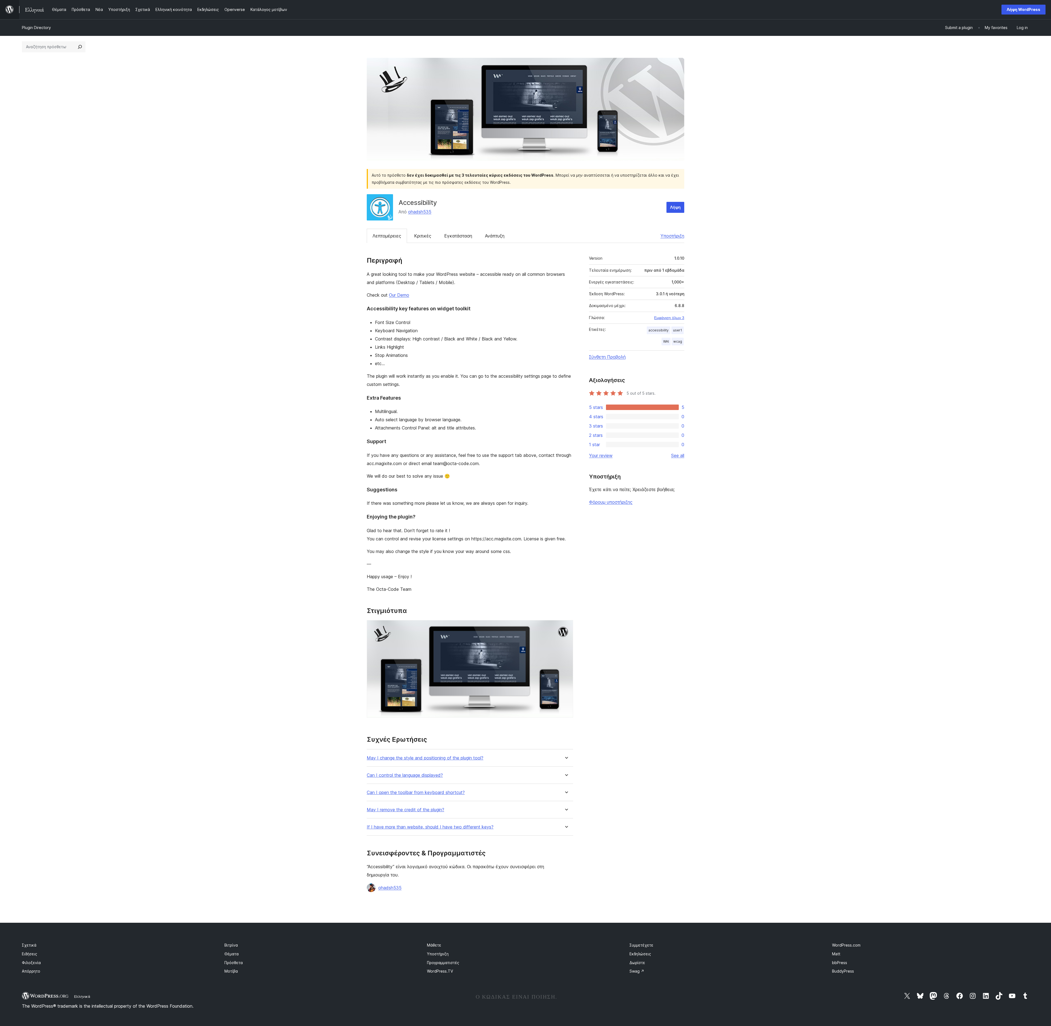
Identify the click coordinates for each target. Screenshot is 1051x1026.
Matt (836, 954)
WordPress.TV (440, 971)
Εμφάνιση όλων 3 (669, 318)
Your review (601, 455)
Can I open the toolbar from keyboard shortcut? (416, 792)
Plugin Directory (36, 27)
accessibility (658, 330)
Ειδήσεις (29, 954)
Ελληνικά (82, 996)
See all (677, 455)
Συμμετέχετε (641, 945)
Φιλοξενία (31, 962)
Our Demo (399, 295)
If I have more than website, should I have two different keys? (430, 827)
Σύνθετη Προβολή (607, 357)
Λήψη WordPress (1023, 9)
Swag (637, 971)
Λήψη (675, 207)
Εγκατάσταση (458, 236)
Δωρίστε (637, 962)
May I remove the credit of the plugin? (405, 809)
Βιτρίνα (231, 945)
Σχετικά (29, 945)
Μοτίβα (231, 971)
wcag (677, 341)
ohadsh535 (419, 211)
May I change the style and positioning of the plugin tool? (425, 758)
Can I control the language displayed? (405, 775)
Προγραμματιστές (443, 962)
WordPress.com (846, 945)
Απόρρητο (31, 971)
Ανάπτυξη (494, 236)
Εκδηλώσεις (640, 954)
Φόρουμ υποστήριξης (611, 502)
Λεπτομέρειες (387, 236)
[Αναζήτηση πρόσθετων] (79, 46)
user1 (677, 330)
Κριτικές (422, 236)
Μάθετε (434, 945)
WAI (666, 341)
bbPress (839, 962)
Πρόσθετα (233, 962)
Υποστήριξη (672, 236)
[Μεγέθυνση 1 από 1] (565, 627)
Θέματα (231, 954)
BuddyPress (843, 971)
